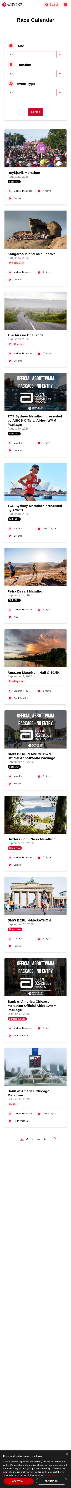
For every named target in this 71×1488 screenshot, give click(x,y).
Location (24, 65)
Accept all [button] (18, 1481)
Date (20, 46)
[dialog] (35, 1469)
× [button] (67, 1454)
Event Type (26, 84)
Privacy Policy (51, 1475)
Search (35, 111)
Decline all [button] (52, 1481)
